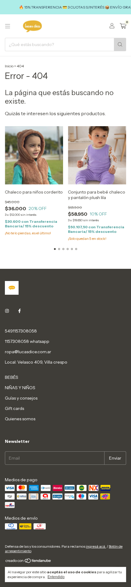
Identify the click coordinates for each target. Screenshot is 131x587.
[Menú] (7, 26)
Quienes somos (20, 419)
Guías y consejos (21, 398)
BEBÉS (11, 377)
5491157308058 (21, 331)
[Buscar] (120, 44)
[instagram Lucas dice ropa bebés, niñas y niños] (7, 311)
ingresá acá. (96, 546)
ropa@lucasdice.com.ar (28, 351)
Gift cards (14, 408)
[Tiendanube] (28, 562)
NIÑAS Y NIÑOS (20, 387)
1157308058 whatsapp (27, 341)
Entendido (56, 577)
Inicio (9, 66)
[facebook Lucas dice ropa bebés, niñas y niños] (19, 311)
